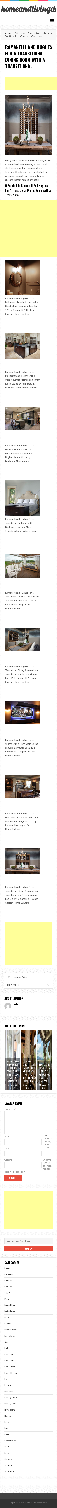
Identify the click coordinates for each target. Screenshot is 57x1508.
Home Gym (9, 1360)
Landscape (9, 1391)
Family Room (10, 1336)
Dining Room (20, 33)
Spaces (7, 1453)
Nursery (7, 1416)
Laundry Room (10, 1403)
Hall (6, 1348)
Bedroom (8, 1286)
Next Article (13, 984)
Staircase (8, 1459)
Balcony (7, 1268)
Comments (10, 1109)
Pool (6, 1428)
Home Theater (10, 1373)
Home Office (9, 1366)
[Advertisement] (28, 228)
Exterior (7, 1323)
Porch (6, 1434)
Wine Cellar (9, 1471)
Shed (6, 1447)
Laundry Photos (11, 1397)
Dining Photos (10, 1305)
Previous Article (21, 976)
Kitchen (7, 1385)
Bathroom (8, 1280)
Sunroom (8, 1465)
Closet (7, 1293)
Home (9, 33)
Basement (8, 1274)
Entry (6, 1317)
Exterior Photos (11, 1330)
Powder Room (10, 1440)
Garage (7, 1342)
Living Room (9, 1410)
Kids (6, 1379)
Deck (6, 1299)
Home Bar (8, 1354)
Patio (6, 1422)
